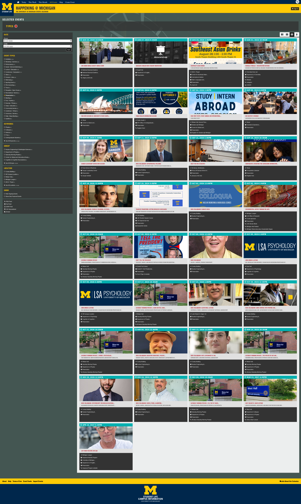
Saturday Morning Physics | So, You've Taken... (205, 403)
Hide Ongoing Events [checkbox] (11, 194)
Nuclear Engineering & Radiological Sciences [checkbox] (19, 149)
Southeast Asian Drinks (198, 66)
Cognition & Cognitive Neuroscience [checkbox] (16, 160)
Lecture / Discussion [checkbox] (12, 69)
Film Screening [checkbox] (11, 85)
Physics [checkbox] (8, 127)
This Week (32, 2)
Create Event (70, 2)
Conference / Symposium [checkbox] (14, 72)
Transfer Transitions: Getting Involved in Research (151, 209)
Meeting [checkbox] (9, 98)
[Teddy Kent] (215, 342)
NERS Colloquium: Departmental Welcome (148, 164)
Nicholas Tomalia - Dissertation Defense (257, 66)
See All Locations (12, 185)
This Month (43, 2)
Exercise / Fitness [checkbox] (11, 103)
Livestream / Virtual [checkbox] (12, 111)
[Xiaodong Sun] (160, 150)
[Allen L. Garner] (215, 247)
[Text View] (287, 34)
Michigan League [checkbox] (11, 179)
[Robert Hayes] (160, 342)
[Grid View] (291, 34)
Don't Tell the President (143, 260)
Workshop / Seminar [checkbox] (12, 62)
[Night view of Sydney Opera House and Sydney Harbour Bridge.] (106, 103)
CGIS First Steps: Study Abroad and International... (206, 116)
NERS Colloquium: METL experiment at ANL (203, 356)
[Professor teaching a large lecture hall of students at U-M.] (270, 103)
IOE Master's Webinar (251, 116)
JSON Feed (9, 206)
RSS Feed (9, 201)
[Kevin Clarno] (160, 390)
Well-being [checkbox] (9, 80)
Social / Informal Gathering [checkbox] (14, 67)
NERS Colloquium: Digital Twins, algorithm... (149, 403)
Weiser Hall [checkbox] (9, 177)
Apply (68, 49)
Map (61, 2)
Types (11, 26)
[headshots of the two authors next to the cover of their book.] (160, 247)
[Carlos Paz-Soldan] (106, 196)
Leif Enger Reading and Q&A (89, 451)
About (4, 481)
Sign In (296, 9)
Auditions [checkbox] (9, 118)
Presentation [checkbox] (10, 95)
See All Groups (12, 163)
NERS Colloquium (196, 260)
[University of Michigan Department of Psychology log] (270, 247)
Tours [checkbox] (8, 87)
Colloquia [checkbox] (9, 130)
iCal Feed (8, 204)
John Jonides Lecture (251, 260)
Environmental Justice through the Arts (257, 209)
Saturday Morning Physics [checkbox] (13, 154)
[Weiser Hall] (106, 247)
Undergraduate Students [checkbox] (13, 137)
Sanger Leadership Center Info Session (93, 164)
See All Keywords (12, 141)
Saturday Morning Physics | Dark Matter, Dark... (151, 308)
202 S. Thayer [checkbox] (10, 182)
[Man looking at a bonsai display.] (106, 52)
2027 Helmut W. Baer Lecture (254, 403)
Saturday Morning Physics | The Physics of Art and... (261, 356)
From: (6, 38)
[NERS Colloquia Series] (215, 196)
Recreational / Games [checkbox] (12, 93)
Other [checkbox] (8, 74)
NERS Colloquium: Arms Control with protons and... (260, 308)
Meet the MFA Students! (198, 164)
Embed (8, 212)
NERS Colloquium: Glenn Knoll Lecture (202, 308)
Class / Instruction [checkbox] (11, 106)
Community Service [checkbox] (12, 108)
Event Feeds (27, 481)
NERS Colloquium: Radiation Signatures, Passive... (151, 356)
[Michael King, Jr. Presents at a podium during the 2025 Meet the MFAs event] (215, 150)
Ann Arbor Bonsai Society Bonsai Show (92, 66)
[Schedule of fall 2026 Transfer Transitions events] (160, 196)
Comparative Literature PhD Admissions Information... (261, 164)
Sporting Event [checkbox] (11, 82)
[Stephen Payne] (215, 294)
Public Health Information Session (146, 116)
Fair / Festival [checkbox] (10, 100)
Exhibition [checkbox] (10, 59)
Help (9, 481)
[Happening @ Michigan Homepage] (7, 14)
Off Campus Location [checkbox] (12, 174)
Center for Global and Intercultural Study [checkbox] (17, 157)
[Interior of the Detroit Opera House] (270, 196)
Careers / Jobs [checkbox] (11, 77)
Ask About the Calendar (290, 481)
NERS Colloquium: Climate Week (200, 209)
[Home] (18, 2)
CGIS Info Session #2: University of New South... (95, 116)
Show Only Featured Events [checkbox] (13, 196)
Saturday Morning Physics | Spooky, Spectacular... (96, 356)
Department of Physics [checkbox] (12, 152)
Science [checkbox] (9, 132)
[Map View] (296, 34)
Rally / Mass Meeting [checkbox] (12, 116)
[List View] (282, 34)
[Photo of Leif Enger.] (106, 437)
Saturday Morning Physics (89, 260)
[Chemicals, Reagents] (270, 52)
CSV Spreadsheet (11, 209)
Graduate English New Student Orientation (149, 66)
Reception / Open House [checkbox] (13, 90)
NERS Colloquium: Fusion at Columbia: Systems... (95, 209)
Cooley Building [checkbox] (10, 171)
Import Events (38, 481)
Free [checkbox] (8, 135)
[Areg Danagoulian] (270, 294)
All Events (53, 2)
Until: (6, 44)
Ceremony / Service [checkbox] (12, 113)
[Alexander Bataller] (106, 390)
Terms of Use (17, 481)
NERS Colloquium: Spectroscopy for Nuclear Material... (98, 403)
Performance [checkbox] (10, 64)
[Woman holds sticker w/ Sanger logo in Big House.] (106, 150)
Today (24, 2)
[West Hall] (270, 390)
